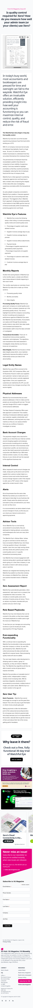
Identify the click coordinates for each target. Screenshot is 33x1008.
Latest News (21, 970)
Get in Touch (4, 970)
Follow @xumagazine (24, 984)
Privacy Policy (22, 977)
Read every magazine (24, 972)
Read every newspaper (24, 975)
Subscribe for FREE (25, 981)
